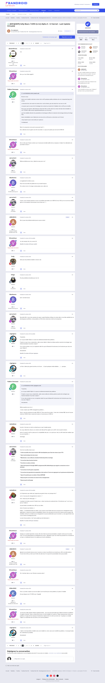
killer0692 (12, 588)
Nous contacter (59, 679)
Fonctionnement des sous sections (86, 31)
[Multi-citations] (21, 65)
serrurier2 (12, 158)
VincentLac (13, 71)
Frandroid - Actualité (11, 10)
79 (13, 346)
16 (13, 287)
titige (13, 275)
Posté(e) (25, 48)
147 (13, 269)
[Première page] (8, 43)
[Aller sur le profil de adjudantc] (8, 31)
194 (13, 600)
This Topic (92, 10)
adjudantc (15, 30)
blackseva (13, 177)
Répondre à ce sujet (67, 37)
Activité (50, 10)
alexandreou (13, 48)
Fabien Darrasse (12, 89)
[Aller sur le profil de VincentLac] (13, 76)
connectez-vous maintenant (55, 653)
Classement (57, 10)
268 (14, 436)
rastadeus (13, 424)
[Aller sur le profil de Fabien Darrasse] (13, 94)
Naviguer (44, 10)
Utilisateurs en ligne (22, 14)
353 (14, 190)
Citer (24, 65)
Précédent (12, 43)
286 (14, 170)
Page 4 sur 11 (47, 43)
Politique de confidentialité (48, 679)
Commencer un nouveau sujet (50, 37)
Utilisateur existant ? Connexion (82, 4)
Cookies (67, 679)
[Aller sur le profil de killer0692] (13, 593)
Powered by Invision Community (52, 680)
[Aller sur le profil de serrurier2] (13, 163)
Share (60, 31)
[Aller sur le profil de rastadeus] (13, 429)
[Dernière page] (41, 43)
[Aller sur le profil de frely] (13, 261)
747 (14, 61)
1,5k (14, 83)
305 (14, 229)
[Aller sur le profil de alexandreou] (13, 54)
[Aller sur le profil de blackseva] (13, 183)
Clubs (30, 14)
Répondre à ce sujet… (20, 658)
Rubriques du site (23, 10)
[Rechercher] (97, 10)
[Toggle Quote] (22, 93)
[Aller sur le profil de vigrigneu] (13, 339)
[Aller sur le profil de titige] (13, 280)
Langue (38, 679)
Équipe (13, 14)
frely (12, 256)
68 (13, 102)
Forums (8, 14)
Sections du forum (34, 10)
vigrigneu (13, 334)
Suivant (37, 43)
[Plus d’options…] (72, 49)
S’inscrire (96, 4)
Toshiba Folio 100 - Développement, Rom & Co (31, 31)
